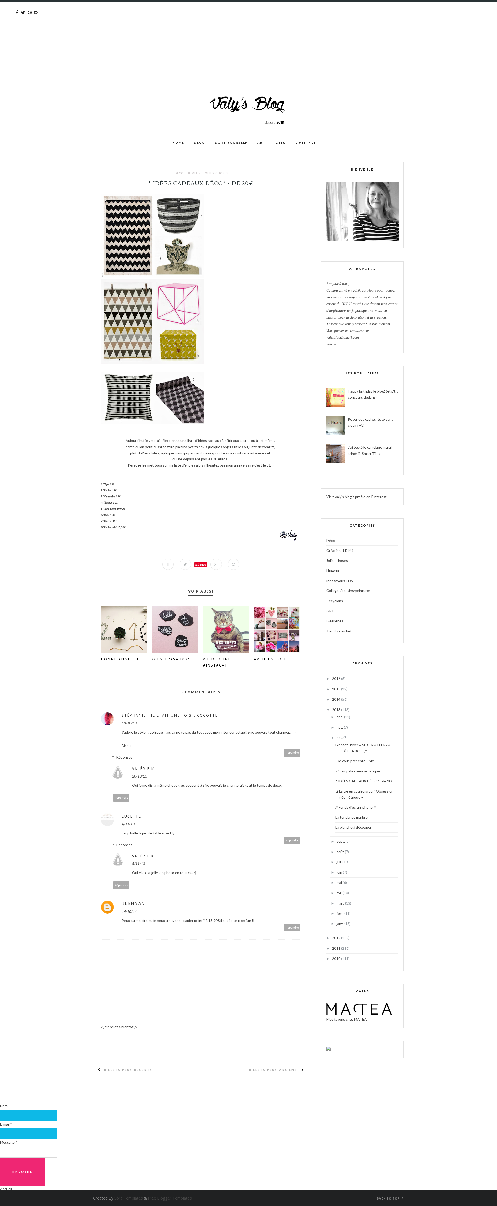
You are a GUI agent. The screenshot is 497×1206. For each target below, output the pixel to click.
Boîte (106, 514)
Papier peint (110, 527)
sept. (341, 841)
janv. (340, 923)
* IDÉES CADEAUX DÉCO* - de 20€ (364, 781)
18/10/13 (129, 723)
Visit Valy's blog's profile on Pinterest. (357, 496)
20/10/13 (139, 776)
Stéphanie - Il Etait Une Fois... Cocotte (170, 715)
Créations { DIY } (339, 550)
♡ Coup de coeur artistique (357, 771)
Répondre (292, 752)
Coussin (108, 520)
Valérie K (143, 768)
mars (341, 903)
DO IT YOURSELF (231, 142)
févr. (340, 913)
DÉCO (199, 142)
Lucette (131, 816)
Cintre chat (109, 496)
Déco (179, 173)
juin (340, 872)
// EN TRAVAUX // (170, 658)
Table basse (110, 508)
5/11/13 (138, 863)
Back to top (388, 1198)
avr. (340, 893)
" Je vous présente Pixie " (355, 761)
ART (330, 611)
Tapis (106, 484)
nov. (340, 727)
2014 (336, 699)
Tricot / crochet (339, 631)
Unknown (133, 903)
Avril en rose (270, 658)
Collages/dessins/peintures (348, 590)
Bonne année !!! (119, 658)
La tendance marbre (351, 817)
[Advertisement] (155, 38)
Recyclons (334, 600)
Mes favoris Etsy (339, 581)
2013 (336, 709)
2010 (336, 958)
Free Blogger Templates (170, 1198)
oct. (340, 737)
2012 (336, 938)
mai (340, 882)
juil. (339, 862)
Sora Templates (128, 1198)
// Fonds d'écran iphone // (355, 807)
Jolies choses (216, 173)
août (341, 851)
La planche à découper (353, 827)
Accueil (6, 1189)
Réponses (124, 757)
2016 (336, 678)
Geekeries (334, 621)
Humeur (194, 173)
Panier (107, 490)
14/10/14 (129, 911)
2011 (336, 948)
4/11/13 (128, 824)
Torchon (108, 502)
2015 (336, 689)
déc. (340, 717)
